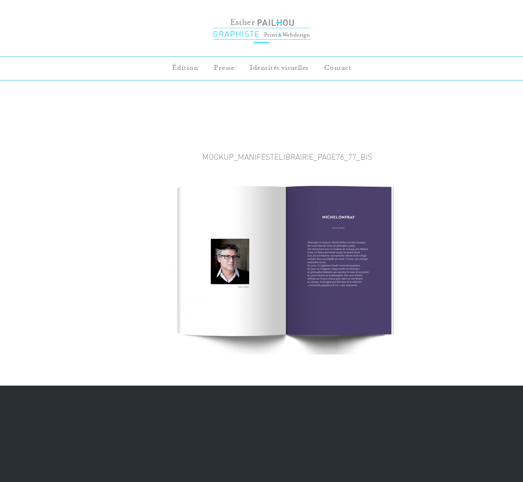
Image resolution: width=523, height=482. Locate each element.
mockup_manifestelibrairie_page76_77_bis (287, 157)
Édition (185, 67)
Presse (224, 67)
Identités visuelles (279, 67)
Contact (337, 67)
